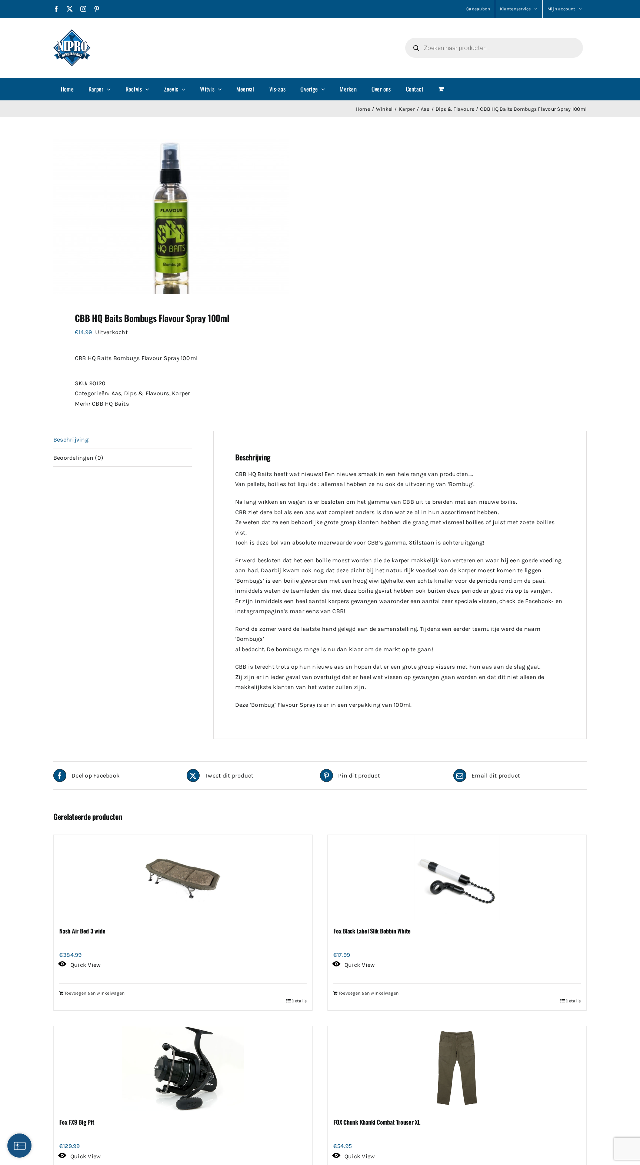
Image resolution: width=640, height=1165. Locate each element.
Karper (181, 393)
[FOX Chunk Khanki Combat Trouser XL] (457, 1068)
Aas (116, 393)
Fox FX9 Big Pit (76, 1122)
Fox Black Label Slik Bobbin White (372, 930)
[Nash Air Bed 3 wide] (183, 877)
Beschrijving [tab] (71, 439)
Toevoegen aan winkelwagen (94, 993)
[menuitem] (67, 89)
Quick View (85, 964)
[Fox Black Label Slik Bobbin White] (457, 877)
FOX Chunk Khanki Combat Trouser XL (376, 1122)
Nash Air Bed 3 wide (82, 930)
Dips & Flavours (146, 393)
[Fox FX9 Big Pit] (183, 1068)
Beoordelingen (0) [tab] (78, 457)
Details (299, 1000)
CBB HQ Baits (110, 403)
